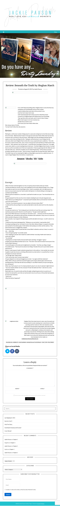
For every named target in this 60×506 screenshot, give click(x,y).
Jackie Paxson (38, 89)
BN (35, 159)
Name (17, 388)
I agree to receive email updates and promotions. (20, 489)
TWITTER (44, 342)
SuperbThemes (40, 503)
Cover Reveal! (8, 431)
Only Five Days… (9, 424)
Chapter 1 (15, 439)
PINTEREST (51, 342)
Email (42, 388)
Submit (8, 494)
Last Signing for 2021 (10, 417)
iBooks (29, 159)
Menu (55, 32)
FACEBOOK (9, 342)
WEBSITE (15, 342)
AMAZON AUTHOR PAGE (34, 342)
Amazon (20, 159)
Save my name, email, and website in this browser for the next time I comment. (30, 395)
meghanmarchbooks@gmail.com (30, 338)
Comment (30, 368)
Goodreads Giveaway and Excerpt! (13, 427)
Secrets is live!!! (8, 421)
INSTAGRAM (22, 342)
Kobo (40, 159)
